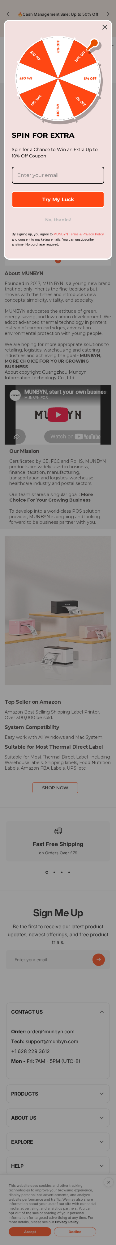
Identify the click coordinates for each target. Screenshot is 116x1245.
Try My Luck (58, 199)
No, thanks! (58, 219)
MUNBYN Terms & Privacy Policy (79, 234)
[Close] (104, 27)
